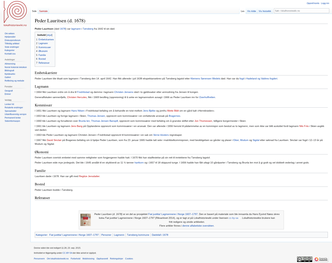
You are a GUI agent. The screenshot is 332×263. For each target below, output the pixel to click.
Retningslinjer (116, 258)
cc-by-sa (233, 217)
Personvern (39, 258)
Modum (244, 140)
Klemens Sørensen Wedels (205, 78)
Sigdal (256, 140)
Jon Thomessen (203, 120)
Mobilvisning (88, 258)
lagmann (76, 28)
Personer (106, 234)
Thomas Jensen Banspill (104, 120)
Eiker (236, 140)
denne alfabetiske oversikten (198, 225)
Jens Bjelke (149, 110)
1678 (63, 28)
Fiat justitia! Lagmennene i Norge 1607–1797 (173, 214)
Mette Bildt (173, 110)
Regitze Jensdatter (89, 176)
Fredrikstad (83, 92)
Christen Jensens (123, 92)
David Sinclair (54, 140)
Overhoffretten (207, 97)
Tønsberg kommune (138, 234)
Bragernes (174, 115)
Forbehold (75, 258)
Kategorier (41, 234)
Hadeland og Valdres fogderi (261, 78)
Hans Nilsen (77, 110)
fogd (241, 78)
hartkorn (139, 162)
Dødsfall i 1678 (160, 234)
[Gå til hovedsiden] (15, 14)
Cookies (129, 258)
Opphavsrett (102, 258)
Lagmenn (119, 234)
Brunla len (84, 120)
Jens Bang (76, 126)
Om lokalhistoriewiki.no (58, 258)
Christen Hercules (77, 97)
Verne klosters (161, 134)
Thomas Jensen (96, 115)
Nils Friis (304, 126)
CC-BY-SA (67, 253)
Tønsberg (88, 28)
